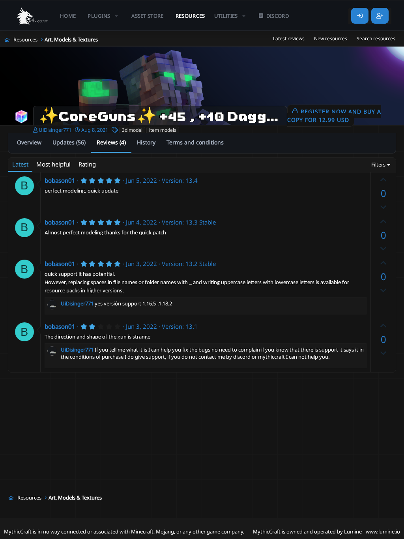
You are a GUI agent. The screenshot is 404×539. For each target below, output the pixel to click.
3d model (132, 130)
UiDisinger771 (55, 129)
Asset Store (147, 15)
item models (162, 130)
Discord (277, 15)
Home (68, 15)
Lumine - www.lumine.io (372, 531)
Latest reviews (289, 38)
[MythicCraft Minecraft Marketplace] (32, 15)
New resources (330, 38)
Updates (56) (69, 142)
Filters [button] (378, 164)
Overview (29, 142)
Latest (20, 164)
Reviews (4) (111, 142)
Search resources (376, 38)
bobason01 (60, 180)
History (146, 142)
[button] (103, 15)
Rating (87, 164)
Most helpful (53, 164)
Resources (190, 15)
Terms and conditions (195, 142)
